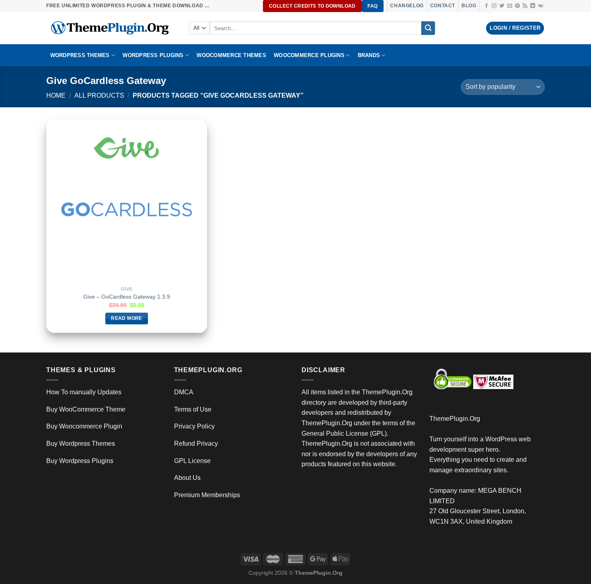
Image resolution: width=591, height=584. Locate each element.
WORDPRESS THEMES (80, 55)
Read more (126, 318)
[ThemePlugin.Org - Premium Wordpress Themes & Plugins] (111, 28)
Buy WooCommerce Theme (85, 409)
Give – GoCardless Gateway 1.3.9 (126, 296)
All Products (99, 95)
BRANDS (369, 55)
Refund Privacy (196, 443)
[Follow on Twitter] (501, 6)
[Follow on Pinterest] (517, 6)
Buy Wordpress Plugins (79, 460)
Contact (442, 5)
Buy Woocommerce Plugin (84, 426)
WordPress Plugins (153, 55)
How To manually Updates (83, 392)
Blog (469, 5)
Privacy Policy (194, 426)
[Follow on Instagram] (494, 6)
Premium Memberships (207, 495)
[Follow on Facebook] (486, 6)
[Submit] (428, 28)
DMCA (183, 392)
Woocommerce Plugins (309, 55)
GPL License (192, 460)
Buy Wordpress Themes (80, 443)
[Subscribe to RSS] (525, 6)
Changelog (406, 5)
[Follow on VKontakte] (540, 6)
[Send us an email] (509, 6)
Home (56, 95)
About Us (187, 477)
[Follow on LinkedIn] (532, 6)
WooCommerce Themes (231, 55)
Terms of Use (192, 409)
